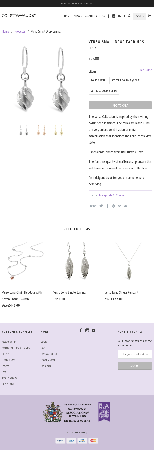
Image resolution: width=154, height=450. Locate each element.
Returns (5, 366)
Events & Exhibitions (50, 354)
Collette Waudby (80, 432)
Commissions (46, 366)
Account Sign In (9, 341)
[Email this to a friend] (124, 206)
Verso (121, 195)
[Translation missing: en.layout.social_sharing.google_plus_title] (118, 206)
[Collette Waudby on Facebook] (108, 16)
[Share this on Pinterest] (112, 206)
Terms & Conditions (10, 378)
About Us (91, 16)
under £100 (112, 195)
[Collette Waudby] (19, 14)
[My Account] (124, 16)
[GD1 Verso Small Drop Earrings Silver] (43, 79)
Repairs (5, 372)
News (43, 347)
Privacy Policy (8, 384)
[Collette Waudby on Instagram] (114, 16)
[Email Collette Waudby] (119, 16)
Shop (78, 16)
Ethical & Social (48, 360)
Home (67, 16)
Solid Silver (98, 80)
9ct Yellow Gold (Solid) (126, 80)
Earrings (103, 195)
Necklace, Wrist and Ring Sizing (16, 347)
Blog (102, 16)
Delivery (5, 354)
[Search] (129, 16)
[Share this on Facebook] (106, 206)
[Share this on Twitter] (100, 206)
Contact (44, 341)
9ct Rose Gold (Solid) (104, 91)
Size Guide (145, 69)
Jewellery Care (8, 360)
